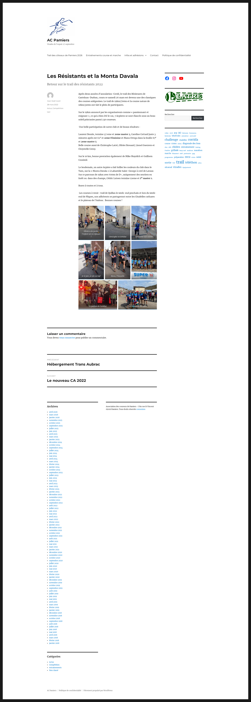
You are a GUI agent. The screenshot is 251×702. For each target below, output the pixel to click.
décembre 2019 (55, 580)
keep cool (182, 150)
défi (170, 147)
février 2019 (54, 607)
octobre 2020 (54, 558)
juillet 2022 (53, 508)
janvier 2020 (54, 577)
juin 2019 (53, 596)
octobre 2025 (54, 423)
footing (197, 147)
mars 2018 (53, 638)
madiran (190, 150)
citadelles (183, 140)
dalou (180, 144)
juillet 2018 (53, 627)
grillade (174, 150)
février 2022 (54, 522)
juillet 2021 (53, 541)
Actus (49, 108)
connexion (140, 409)
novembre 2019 (55, 583)
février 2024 (54, 464)
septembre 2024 (56, 448)
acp (175, 133)
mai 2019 (53, 599)
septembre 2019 (55, 588)
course (167, 143)
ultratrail (168, 167)
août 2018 (53, 624)
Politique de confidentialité (176, 55)
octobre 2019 (54, 585)
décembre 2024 (55, 442)
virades (177, 167)
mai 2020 (53, 569)
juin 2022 (53, 511)
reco (187, 156)
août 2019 (53, 591)
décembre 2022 (55, 494)
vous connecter (67, 337)
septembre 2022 (56, 503)
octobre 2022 (54, 500)
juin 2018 (53, 629)
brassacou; (192, 133)
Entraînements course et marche (103, 55)
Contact (154, 55)
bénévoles (176, 136)
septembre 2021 (55, 536)
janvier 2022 (54, 525)
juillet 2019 (53, 594)
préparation (179, 157)
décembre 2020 (55, 552)
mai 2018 (53, 632)
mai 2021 (53, 544)
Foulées (167, 150)
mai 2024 (53, 456)
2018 (171, 133)
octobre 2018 (54, 618)
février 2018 (54, 640)
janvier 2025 (54, 439)
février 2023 (54, 489)
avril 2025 (53, 434)
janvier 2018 (54, 643)
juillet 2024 (53, 450)
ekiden (176, 146)
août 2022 (53, 505)
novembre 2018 (55, 616)
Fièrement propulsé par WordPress (98, 690)
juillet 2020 (53, 563)
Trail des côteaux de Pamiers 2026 (64, 55)
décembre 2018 (55, 613)
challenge (171, 139)
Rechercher (169, 114)
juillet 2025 (53, 428)
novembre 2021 (55, 530)
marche (168, 153)
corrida (193, 139)
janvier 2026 (54, 417)
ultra (199, 163)
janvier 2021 (54, 550)
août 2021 (53, 539)
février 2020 (54, 574)
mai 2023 (53, 481)
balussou (185, 133)
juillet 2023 (53, 475)
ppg (193, 153)
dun (166, 147)
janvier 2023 (54, 492)
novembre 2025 (55, 420)
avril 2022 (53, 516)
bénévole (168, 136)
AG (179, 132)
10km (167, 133)
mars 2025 (53, 437)
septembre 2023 (55, 472)
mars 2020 (53, 572)
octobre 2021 (54, 533)
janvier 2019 (54, 610)
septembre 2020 (56, 561)
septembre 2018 (55, 621)
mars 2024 (53, 461)
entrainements (55, 667)
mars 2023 (53, 486)
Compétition (58, 108)
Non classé (53, 670)
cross (174, 143)
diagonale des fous (191, 143)
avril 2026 (53, 412)
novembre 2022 (55, 497)
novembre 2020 (55, 555)
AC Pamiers (58, 40)
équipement (186, 167)
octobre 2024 (54, 445)
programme (169, 157)
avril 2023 (53, 483)
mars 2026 (53, 415)
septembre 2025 (56, 426)
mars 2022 (53, 519)
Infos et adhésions (134, 55)
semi (198, 157)
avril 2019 (53, 602)
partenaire (187, 153)
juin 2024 (53, 453)
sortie (168, 162)
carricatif (193, 136)
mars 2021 (53, 547)
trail (48, 112)
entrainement (187, 147)
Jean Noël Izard (53, 101)
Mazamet (175, 153)
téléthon (191, 162)
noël (181, 153)
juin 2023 (53, 478)
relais (193, 157)
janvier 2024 (54, 467)
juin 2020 (53, 566)
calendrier (185, 136)
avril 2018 (53, 635)
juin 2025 (53, 431)
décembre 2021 (55, 527)
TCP (173, 163)
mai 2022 (53, 514)
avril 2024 (53, 459)
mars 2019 (53, 605)
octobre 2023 (54, 470)
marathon (198, 150)
